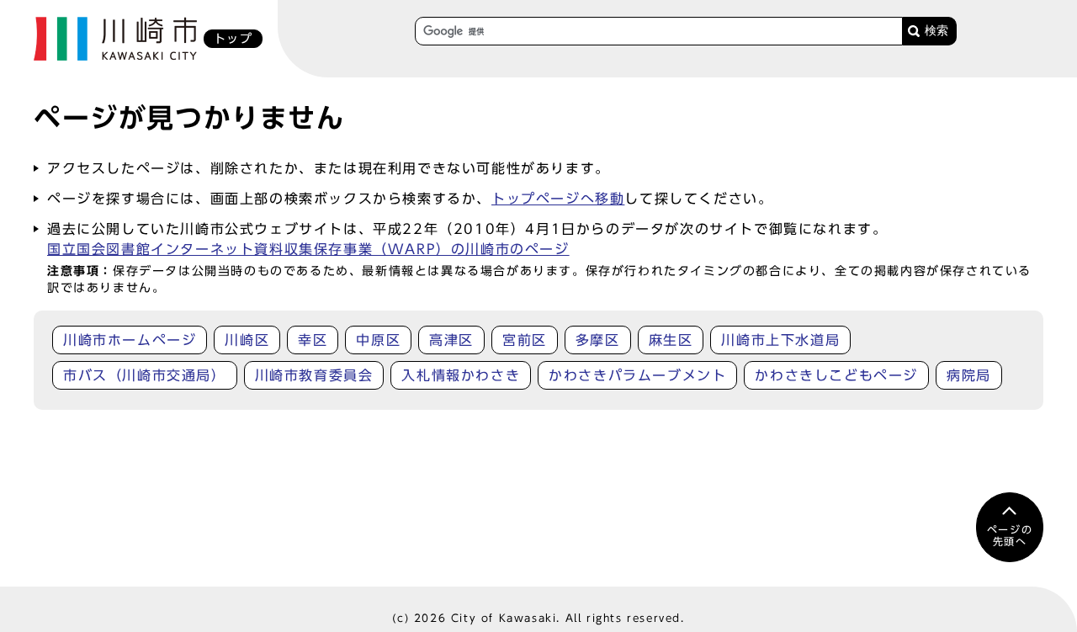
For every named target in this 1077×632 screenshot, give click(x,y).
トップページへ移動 (557, 198)
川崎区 (247, 340)
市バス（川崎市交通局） (144, 375)
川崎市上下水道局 (780, 340)
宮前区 (524, 340)
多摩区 (598, 340)
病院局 (969, 375)
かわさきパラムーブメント (637, 375)
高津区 (451, 340)
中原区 (378, 340)
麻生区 (671, 340)
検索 (936, 30)
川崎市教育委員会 (314, 375)
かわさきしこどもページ (836, 375)
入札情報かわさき (460, 375)
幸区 (312, 340)
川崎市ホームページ (129, 340)
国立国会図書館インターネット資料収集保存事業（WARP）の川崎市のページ (308, 249)
